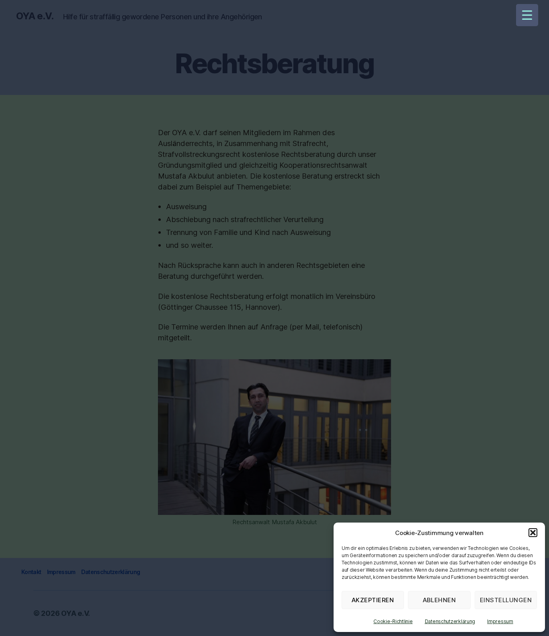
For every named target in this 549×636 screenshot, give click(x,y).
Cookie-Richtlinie (392, 621)
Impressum (500, 621)
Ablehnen (439, 600)
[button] (533, 533)
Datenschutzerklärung (450, 621)
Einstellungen (506, 600)
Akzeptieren (373, 600)
